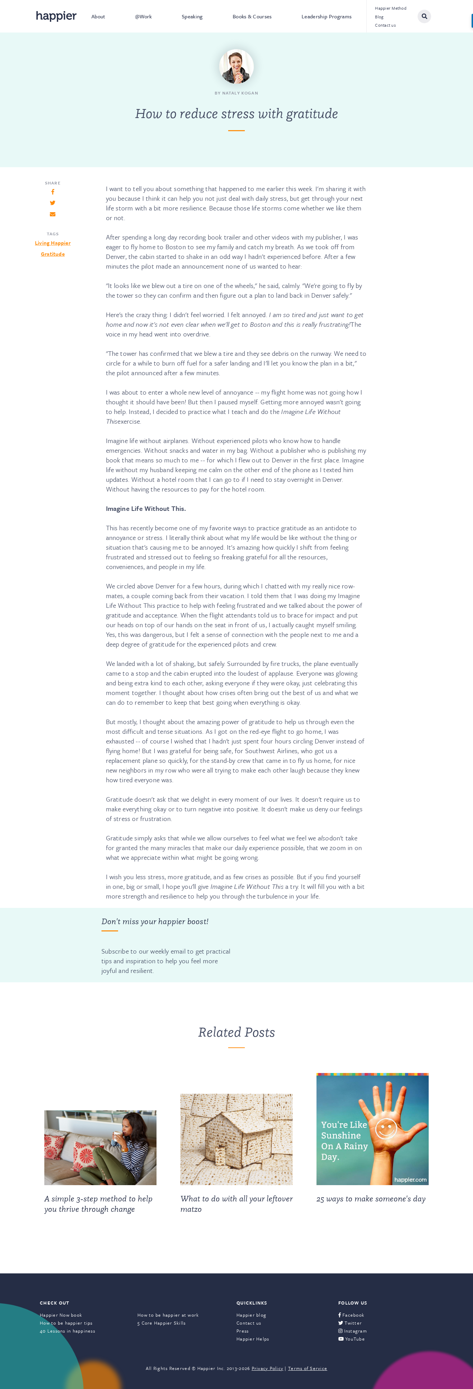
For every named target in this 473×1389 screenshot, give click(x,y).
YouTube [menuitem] (354, 1338)
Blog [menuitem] (379, 16)
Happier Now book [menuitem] (61, 1314)
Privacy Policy (268, 1368)
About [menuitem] (98, 16)
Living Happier (53, 242)
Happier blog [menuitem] (251, 1314)
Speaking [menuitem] (192, 16)
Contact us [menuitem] (385, 25)
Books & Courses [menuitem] (252, 16)
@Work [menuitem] (143, 16)
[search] (424, 16)
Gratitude (53, 254)
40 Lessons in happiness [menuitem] (67, 1330)
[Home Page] (56, 16)
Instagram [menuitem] (354, 1330)
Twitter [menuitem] (352, 1322)
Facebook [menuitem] (352, 1314)
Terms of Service (307, 1368)
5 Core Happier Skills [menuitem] (161, 1322)
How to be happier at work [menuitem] (168, 1314)
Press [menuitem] (243, 1330)
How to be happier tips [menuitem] (66, 1322)
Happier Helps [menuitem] (253, 1338)
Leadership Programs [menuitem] (326, 16)
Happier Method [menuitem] (391, 8)
